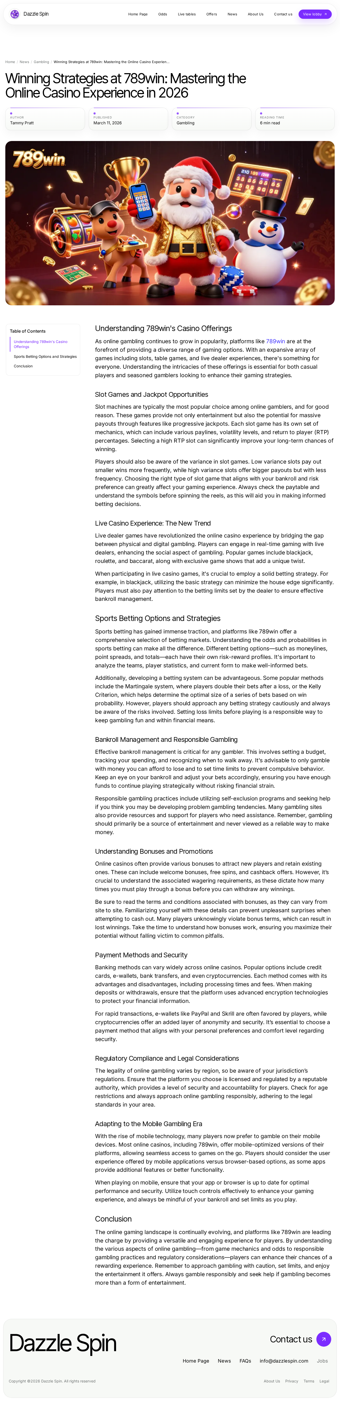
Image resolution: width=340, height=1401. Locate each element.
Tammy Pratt (22, 123)
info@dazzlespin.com (284, 1361)
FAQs (245, 1361)
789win (275, 341)
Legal (324, 1381)
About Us (272, 1381)
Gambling (41, 62)
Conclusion (23, 366)
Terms (309, 1381)
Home (10, 62)
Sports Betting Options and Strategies (45, 356)
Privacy (291, 1381)
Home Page (196, 1361)
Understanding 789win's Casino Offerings (40, 344)
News (24, 62)
